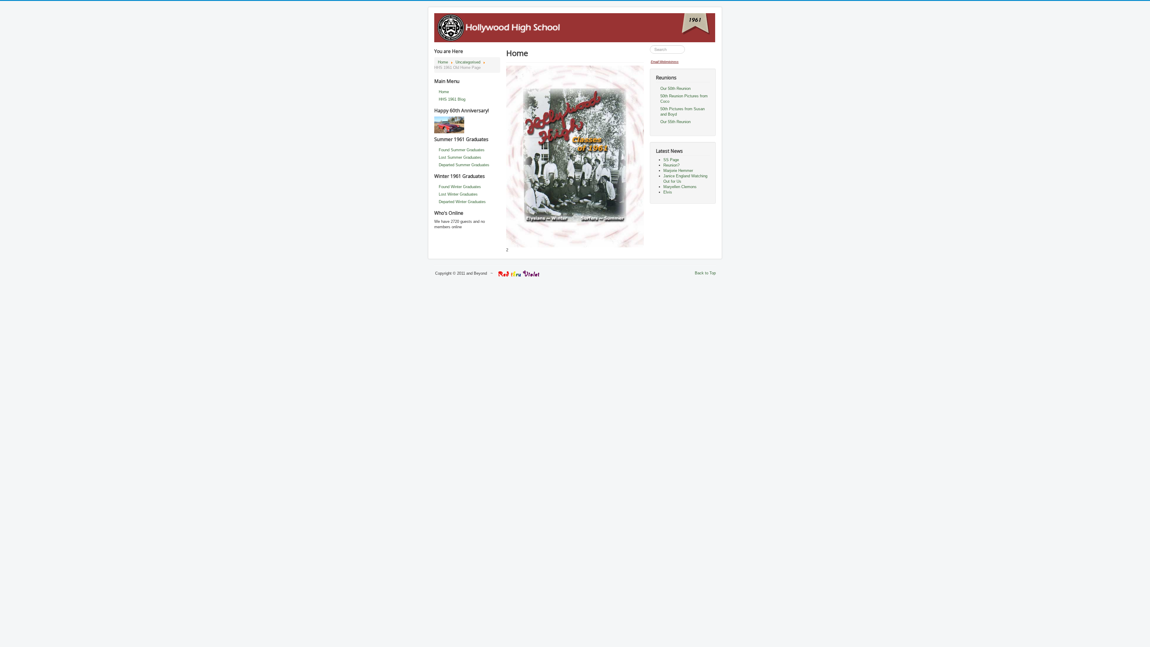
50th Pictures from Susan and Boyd (682, 112)
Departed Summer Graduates (464, 165)
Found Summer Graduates (462, 150)
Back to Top (705, 273)
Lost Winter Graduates (458, 194)
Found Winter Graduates (460, 187)
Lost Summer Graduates (460, 157)
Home (444, 92)
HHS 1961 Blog (452, 99)
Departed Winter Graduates (462, 201)
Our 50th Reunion (675, 88)
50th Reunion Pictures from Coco (684, 99)
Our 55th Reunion (675, 122)
